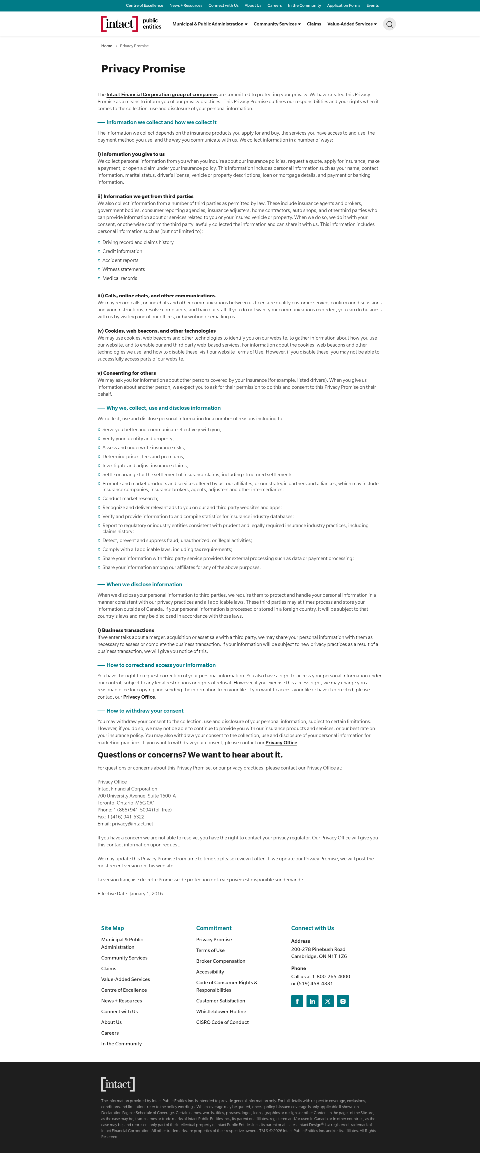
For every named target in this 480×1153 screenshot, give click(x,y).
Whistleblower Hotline (221, 1011)
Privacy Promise (214, 939)
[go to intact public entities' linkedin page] (312, 1001)
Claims (314, 23)
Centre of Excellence (144, 5)
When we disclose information (144, 584)
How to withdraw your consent (145, 711)
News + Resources (186, 5)
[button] (210, 24)
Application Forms (343, 5)
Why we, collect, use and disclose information (163, 408)
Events (372, 5)
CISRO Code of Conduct (222, 1022)
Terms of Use (210, 950)
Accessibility (210, 971)
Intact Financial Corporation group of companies (162, 94)
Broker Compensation (221, 961)
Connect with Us (223, 5)
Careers (275, 5)
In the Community (304, 5)
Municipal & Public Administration (122, 943)
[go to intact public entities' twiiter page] (328, 1001)
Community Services (124, 958)
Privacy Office (139, 697)
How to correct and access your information (161, 665)
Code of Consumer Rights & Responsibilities (227, 986)
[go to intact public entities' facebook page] (297, 1001)
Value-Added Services (125, 979)
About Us (253, 5)
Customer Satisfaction (220, 1000)
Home (106, 45)
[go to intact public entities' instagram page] (343, 1001)
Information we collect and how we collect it (161, 122)
